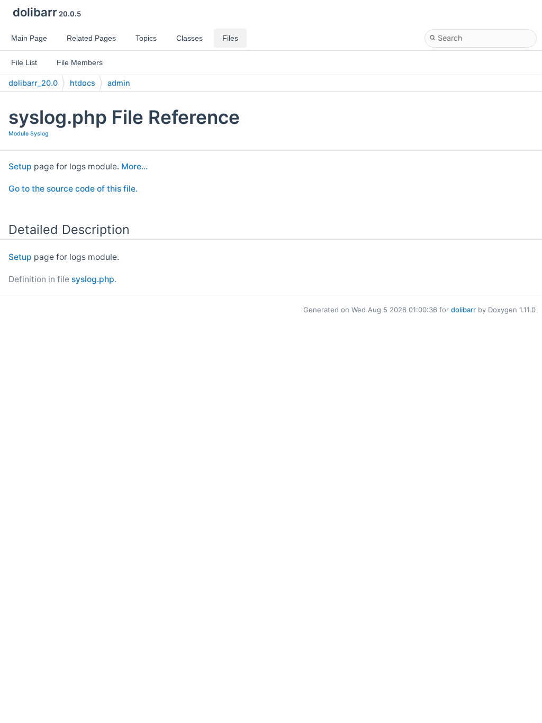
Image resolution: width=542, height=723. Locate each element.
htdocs (82, 82)
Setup (20, 166)
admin (118, 82)
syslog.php (92, 279)
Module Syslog (28, 133)
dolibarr (463, 309)
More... (134, 166)
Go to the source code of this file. (73, 189)
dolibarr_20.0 (33, 82)
